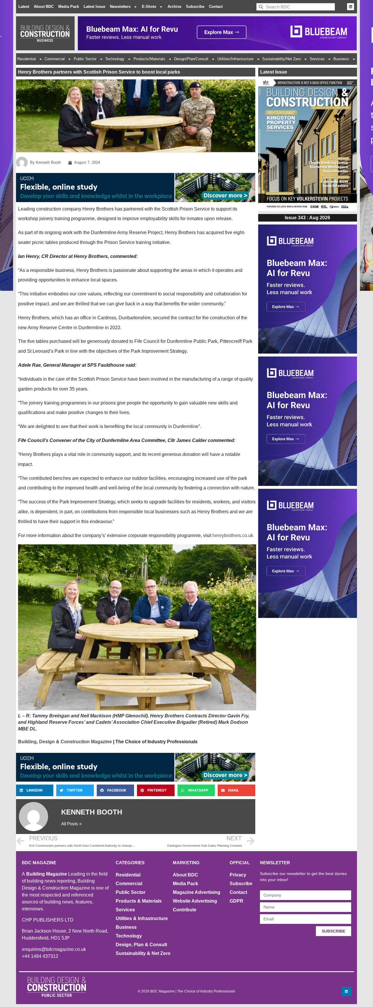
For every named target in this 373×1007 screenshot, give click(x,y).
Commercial (55, 59)
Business (341, 59)
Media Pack (68, 6)
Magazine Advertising (196, 892)
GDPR (236, 901)
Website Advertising (195, 901)
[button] (34, 790)
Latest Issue (94, 6)
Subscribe (195, 6)
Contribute (184, 909)
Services (317, 59)
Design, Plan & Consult (141, 944)
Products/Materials (149, 59)
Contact (216, 6)
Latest (23, 6)
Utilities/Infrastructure (235, 59)
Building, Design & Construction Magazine (65, 741)
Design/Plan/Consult (191, 59)
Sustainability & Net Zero (143, 953)
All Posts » (71, 823)
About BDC (44, 6)
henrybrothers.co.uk (232, 535)
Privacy (238, 874)
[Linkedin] (350, 6)
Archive (174, 6)
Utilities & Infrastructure (142, 918)
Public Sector (85, 59)
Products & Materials (139, 901)
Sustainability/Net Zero (281, 59)
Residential (26, 59)
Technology (114, 59)
